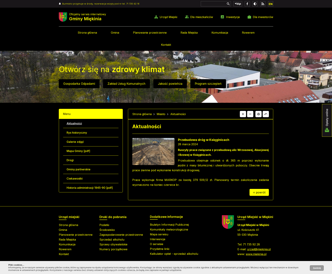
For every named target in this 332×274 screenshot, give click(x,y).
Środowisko (107, 230)
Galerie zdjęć (75, 141)
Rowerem (248, 32)
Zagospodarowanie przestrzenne (121, 234)
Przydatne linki (159, 249)
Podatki (104, 225)
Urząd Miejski (168, 17)
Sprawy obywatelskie (113, 244)
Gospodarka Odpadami (79, 83)
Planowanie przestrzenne (150, 32)
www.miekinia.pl (256, 254)
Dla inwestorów (263, 17)
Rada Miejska (189, 32)
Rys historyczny (77, 132)
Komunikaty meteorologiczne (169, 229)
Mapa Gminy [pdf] (78, 151)
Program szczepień (208, 83)
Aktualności (74, 123)
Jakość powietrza (170, 83)
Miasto (161, 114)
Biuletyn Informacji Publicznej (169, 224)
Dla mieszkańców (201, 17)
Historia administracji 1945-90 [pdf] (90, 187)
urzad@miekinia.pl (259, 249)
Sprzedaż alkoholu (111, 239)
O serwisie (156, 244)
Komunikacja (219, 32)
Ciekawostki (75, 178)
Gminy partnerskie (78, 169)
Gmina (115, 32)
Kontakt (166, 44)
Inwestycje (233, 17)
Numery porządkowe (113, 249)
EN (271, 4)
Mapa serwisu (159, 234)
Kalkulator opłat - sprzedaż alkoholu (174, 253)
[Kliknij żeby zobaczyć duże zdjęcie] (153, 152)
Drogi (70, 160)
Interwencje (157, 239)
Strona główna (87, 32)
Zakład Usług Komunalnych (126, 83)
